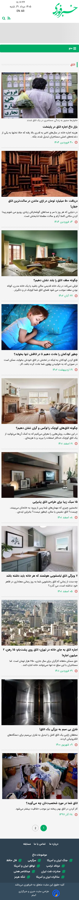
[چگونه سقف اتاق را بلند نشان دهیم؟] (39, 253)
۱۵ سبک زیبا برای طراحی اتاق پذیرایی (55, 502)
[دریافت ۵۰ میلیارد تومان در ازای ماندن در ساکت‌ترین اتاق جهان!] (39, 174)
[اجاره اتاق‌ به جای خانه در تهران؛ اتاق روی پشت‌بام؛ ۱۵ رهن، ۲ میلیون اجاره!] (39, 623)
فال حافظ (11, 860)
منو (71, 48)
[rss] (8, 18)
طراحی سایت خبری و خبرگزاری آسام (34, 893)
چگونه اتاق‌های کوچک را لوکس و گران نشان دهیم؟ (47, 428)
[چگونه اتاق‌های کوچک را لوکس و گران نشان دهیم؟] (39, 401)
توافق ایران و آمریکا (24, 866)
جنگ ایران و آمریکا (57, 860)
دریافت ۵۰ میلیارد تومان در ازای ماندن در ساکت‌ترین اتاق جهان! (43, 204)
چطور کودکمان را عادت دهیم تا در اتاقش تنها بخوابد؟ (46, 354)
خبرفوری (28, 885)
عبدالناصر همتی (22, 871)
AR (22, 11)
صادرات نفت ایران (50, 871)
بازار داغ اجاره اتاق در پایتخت (60, 127)
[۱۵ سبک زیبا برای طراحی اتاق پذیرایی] (39, 475)
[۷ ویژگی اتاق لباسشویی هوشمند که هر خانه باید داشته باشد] (39, 549)
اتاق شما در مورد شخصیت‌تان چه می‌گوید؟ (52, 803)
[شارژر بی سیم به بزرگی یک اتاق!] (39, 702)
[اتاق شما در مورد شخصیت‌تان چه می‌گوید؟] (39, 776)
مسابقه (27, 844)
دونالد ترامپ (53, 866)
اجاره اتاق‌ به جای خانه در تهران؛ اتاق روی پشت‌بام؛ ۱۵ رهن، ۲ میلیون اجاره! (40, 652)
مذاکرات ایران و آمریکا (48, 877)
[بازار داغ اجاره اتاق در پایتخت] (39, 95)
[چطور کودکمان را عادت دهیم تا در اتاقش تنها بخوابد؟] (39, 327)
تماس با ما (40, 844)
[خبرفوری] (59, 10)
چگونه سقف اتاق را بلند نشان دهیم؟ (56, 280)
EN (18, 11)
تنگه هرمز (20, 877)
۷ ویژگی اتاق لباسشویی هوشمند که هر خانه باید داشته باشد (42, 576)
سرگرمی (32, 860)
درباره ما (54, 844)
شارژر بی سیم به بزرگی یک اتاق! (59, 729)
